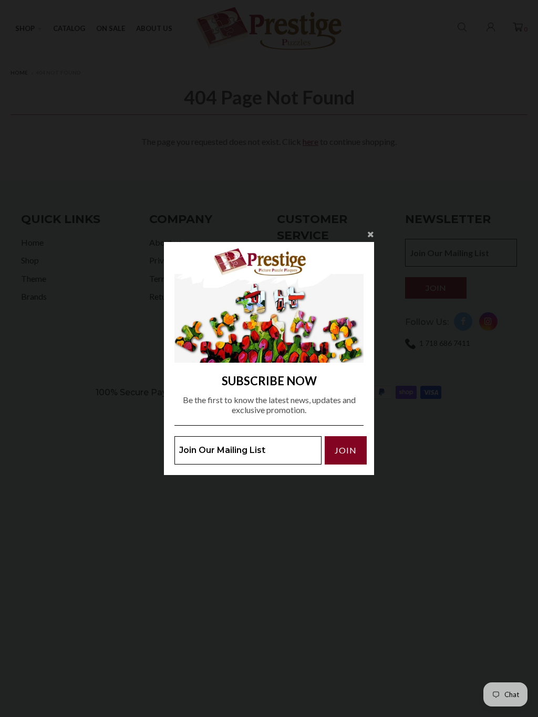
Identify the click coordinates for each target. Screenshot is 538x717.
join (346, 450)
